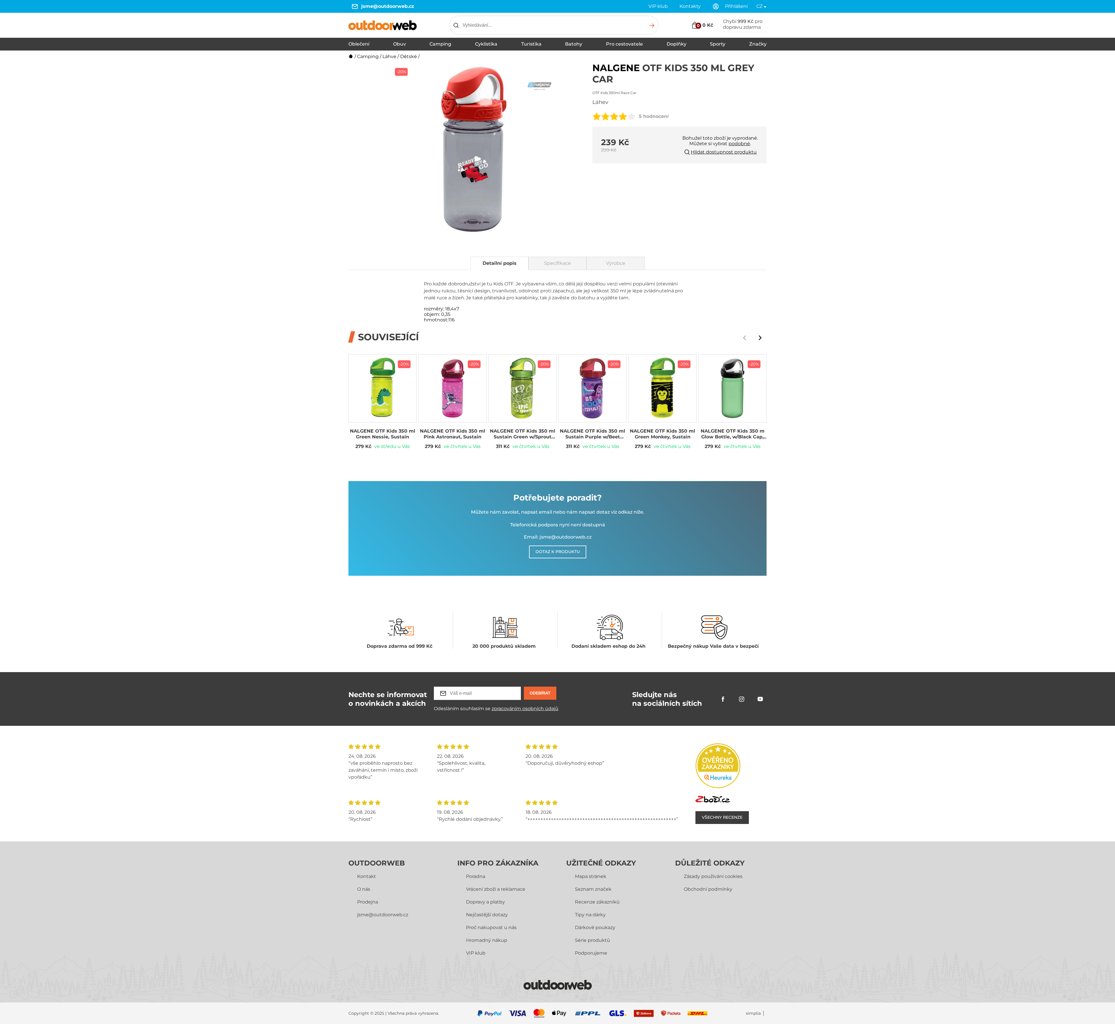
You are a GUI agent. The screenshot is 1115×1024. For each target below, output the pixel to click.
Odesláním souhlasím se (496, 708)
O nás (363, 889)
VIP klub (658, 6)
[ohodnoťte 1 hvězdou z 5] (596, 116)
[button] (760, 337)
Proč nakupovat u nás (491, 927)
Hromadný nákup (486, 940)
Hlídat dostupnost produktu (724, 152)
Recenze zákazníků (597, 902)
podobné (739, 143)
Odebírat (540, 693)
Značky (758, 44)
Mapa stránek (590, 876)
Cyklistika (486, 44)
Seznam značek (593, 889)
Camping (440, 44)
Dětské (408, 56)
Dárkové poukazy (595, 927)
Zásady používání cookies (713, 876)
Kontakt (366, 876)
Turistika (531, 44)
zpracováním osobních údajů (525, 708)
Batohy (573, 44)
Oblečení (358, 44)
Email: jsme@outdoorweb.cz (557, 537)
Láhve (389, 56)
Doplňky (676, 44)
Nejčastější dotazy (487, 914)
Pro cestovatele (624, 44)
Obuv (399, 44)
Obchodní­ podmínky (708, 889)
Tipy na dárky (590, 914)
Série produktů (592, 940)
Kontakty (690, 6)
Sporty (717, 44)
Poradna (475, 876)
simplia (753, 1013)
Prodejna (367, 902)
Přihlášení (736, 6)
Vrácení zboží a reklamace (495, 889)
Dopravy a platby (485, 902)
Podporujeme (591, 953)
